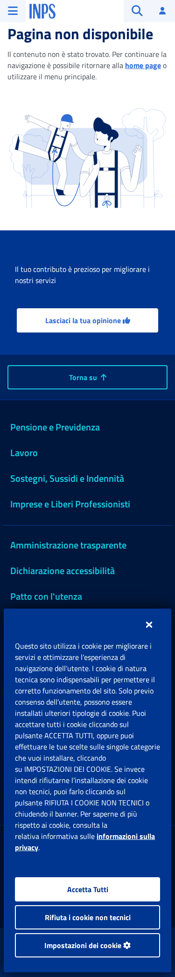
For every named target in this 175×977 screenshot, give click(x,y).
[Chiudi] (149, 624)
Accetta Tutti (87, 889)
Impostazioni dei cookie (83, 945)
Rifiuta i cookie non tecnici (88, 917)
